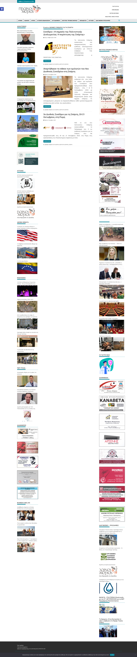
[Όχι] (135, 655)
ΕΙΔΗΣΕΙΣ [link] (26, 20)
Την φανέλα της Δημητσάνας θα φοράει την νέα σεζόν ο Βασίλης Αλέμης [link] (25, 82)
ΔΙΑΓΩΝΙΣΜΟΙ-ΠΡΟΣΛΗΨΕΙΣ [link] (103, 20)
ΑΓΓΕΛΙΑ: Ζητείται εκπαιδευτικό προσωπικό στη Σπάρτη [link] (25, 175)
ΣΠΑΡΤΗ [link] (70, 144)
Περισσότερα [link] (47, 60)
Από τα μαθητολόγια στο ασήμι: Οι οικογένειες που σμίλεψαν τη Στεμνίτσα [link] (27, 315)
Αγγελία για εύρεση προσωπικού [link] (25, 207)
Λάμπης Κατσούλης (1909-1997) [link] (25, 299)
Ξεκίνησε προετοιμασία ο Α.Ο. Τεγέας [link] (27, 65)
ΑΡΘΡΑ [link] (33, 20)
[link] (2, 9)
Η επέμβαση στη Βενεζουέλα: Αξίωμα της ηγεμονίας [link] (27, 244)
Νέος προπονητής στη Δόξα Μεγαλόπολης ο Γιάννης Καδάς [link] (25, 31)
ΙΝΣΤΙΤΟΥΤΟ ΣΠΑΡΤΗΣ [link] (63, 64)
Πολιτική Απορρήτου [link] (22, 647)
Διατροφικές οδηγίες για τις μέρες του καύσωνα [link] (26, 373)
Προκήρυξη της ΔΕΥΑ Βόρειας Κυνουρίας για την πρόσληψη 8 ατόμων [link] (111, 580)
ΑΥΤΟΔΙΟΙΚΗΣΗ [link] (56, 20)
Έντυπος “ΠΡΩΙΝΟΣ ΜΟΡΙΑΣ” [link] (70, 20)
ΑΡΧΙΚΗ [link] (20, 20)
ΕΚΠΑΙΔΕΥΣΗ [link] (83, 20)
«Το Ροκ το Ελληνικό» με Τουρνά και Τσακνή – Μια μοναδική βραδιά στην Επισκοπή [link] (26, 283)
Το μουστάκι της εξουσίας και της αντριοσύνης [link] (25, 350)
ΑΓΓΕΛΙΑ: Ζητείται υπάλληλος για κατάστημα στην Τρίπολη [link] (25, 191)
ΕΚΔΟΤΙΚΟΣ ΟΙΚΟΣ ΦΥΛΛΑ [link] (112, 16)
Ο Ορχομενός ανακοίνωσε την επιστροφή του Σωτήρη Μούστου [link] (26, 99)
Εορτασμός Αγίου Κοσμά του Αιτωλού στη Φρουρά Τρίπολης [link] (27, 333)
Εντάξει (112, 654)
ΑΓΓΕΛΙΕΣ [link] (91, 20)
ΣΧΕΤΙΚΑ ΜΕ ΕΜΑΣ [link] (114, 13)
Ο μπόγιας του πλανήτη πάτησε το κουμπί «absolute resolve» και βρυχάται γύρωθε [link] (27, 227)
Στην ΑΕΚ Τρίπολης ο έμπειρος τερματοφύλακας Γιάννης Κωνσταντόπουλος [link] (25, 49)
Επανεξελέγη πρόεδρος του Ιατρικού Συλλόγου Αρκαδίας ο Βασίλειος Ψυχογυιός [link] (26, 390)
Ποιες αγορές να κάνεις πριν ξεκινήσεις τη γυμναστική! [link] (27, 523)
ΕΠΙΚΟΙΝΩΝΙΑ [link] (115, 9)
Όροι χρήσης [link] (20, 645)
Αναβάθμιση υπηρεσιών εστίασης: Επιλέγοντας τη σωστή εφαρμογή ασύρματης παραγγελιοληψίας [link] (25, 508)
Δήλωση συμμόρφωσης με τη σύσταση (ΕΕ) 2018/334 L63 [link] (31, 648)
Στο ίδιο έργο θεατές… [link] (22, 261)
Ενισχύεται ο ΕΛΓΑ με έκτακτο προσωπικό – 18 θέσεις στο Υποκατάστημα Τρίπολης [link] (110, 548)
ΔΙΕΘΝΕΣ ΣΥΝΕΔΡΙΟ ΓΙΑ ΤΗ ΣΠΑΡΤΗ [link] (52, 64)
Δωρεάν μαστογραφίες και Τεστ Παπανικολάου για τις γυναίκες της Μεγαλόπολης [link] (26, 407)
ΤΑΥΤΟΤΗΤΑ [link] (115, 6)
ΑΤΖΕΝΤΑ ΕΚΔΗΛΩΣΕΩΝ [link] (43, 20)
